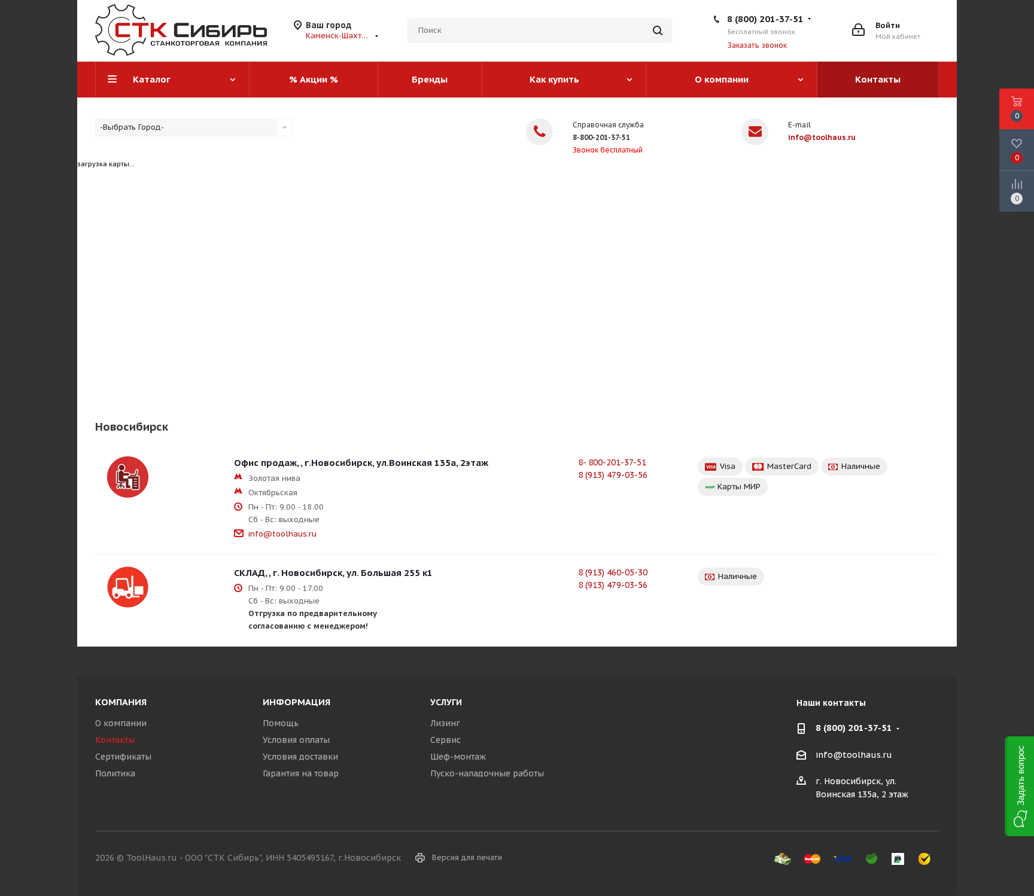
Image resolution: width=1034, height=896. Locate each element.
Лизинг (445, 723)
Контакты (115, 740)
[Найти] (657, 30)
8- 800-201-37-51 (612, 462)
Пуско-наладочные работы (487, 773)
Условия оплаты (296, 740)
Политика (115, 773)
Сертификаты (123, 756)
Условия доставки (300, 756)
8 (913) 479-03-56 (612, 475)
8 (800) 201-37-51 (765, 19)
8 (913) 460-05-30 (612, 572)
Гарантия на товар (301, 773)
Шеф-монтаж (458, 756)
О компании (121, 723)
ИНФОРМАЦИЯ (296, 702)
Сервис (445, 740)
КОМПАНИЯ (121, 702)
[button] (1019, 786)
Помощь (281, 723)
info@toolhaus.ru (822, 137)
